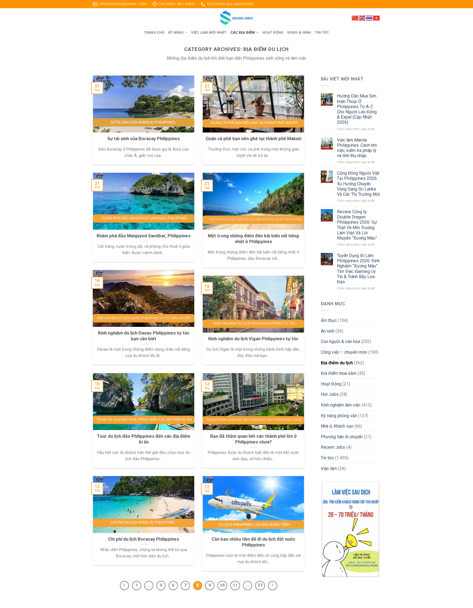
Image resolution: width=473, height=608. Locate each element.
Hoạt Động (331, 384)
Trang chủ (154, 32)
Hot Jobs (330, 394)
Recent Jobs (333, 447)
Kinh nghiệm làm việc (340, 405)
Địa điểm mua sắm (338, 373)
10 (222, 585)
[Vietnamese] (376, 17)
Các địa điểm (242, 32)
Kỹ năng (176, 32)
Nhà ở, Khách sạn (337, 426)
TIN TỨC (322, 32)
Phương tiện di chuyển (342, 436)
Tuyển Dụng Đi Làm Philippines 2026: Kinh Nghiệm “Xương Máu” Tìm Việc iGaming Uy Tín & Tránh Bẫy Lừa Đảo (358, 268)
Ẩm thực (329, 320)
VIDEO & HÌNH (299, 32)
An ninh (327, 331)
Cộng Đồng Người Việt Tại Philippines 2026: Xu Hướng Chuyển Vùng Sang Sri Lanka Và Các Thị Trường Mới (358, 184)
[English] (362, 17)
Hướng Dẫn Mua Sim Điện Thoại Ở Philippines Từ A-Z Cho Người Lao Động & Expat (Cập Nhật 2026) (357, 109)
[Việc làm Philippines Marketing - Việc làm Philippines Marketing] (236, 18)
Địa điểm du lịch (337, 362)
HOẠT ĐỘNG (273, 32)
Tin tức (327, 457)
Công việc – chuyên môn (344, 352)
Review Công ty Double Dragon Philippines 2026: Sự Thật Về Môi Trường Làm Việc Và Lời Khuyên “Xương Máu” (357, 225)
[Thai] (369, 17)
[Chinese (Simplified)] (355, 17)
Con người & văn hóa (340, 341)
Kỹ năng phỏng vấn (339, 415)
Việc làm (329, 468)
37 (260, 585)
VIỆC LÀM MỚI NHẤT (208, 32)
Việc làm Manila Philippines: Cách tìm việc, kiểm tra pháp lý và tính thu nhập (357, 148)
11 (235, 585)
